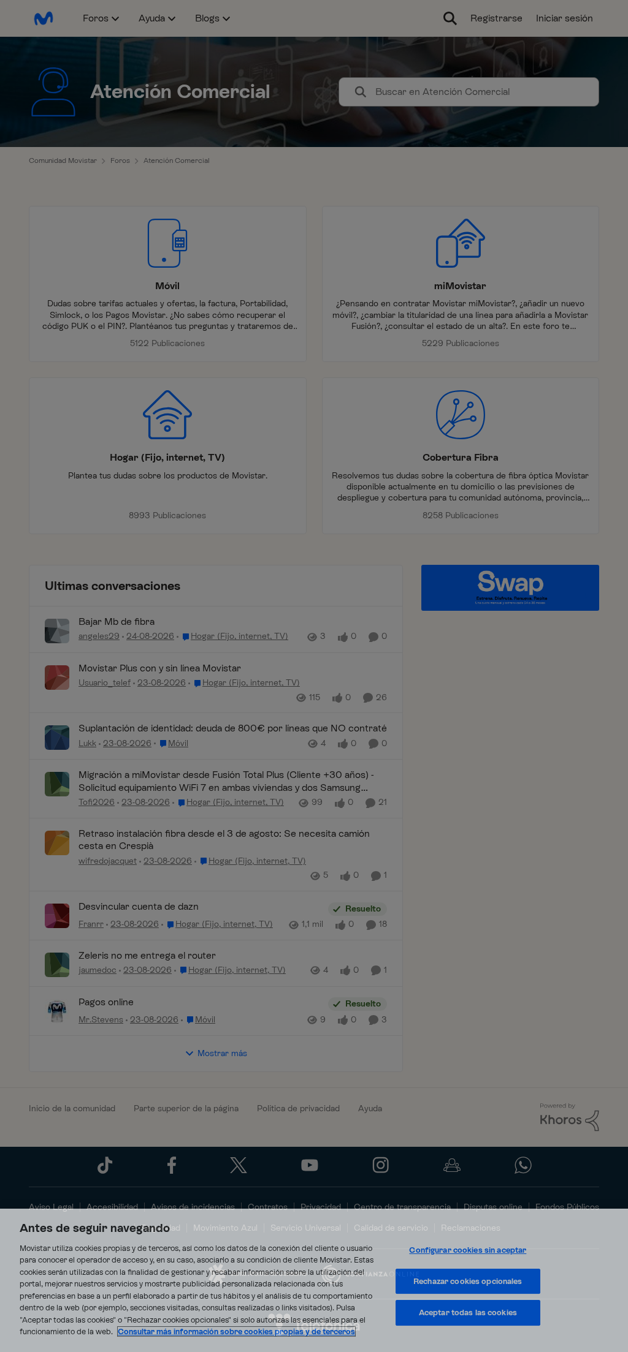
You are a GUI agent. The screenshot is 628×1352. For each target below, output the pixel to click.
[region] (314, 1280)
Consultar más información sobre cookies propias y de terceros (236, 1331)
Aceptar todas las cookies (468, 1312)
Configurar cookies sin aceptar (467, 1250)
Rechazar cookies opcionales (468, 1281)
